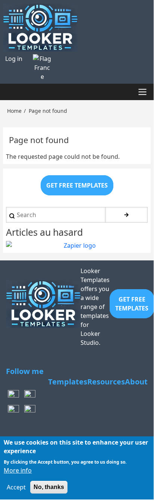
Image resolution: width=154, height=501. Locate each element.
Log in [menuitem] (13, 59)
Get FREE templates (77, 185)
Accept (16, 487)
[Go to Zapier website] (77, 245)
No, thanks (49, 487)
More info (18, 470)
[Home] (77, 28)
